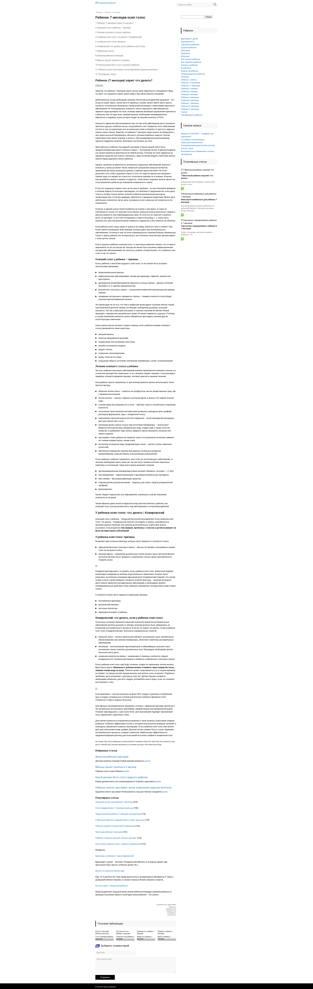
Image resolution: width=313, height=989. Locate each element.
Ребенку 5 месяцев (190, 97)
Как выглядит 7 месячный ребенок (111, 886)
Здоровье (185, 53)
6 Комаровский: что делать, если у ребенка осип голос (120, 46)
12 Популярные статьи (105, 74)
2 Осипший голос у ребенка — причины (113, 28)
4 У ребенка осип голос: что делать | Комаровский (118, 37)
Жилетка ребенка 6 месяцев (111, 756)
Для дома (185, 50)
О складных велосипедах (192, 139)
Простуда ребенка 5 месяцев (108, 832)
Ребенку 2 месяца (189, 88)
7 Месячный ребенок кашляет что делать (197, 176)
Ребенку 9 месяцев (190, 109)
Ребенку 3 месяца (189, 91)
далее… (148, 761)
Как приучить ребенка (191, 62)
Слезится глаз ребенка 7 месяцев (125, 938)
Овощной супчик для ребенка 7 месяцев (114, 802)
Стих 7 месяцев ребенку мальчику (104, 938)
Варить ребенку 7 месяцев (164, 938)
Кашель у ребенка (189, 65)
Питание (185, 77)
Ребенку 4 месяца (189, 94)
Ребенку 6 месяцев (190, 100)
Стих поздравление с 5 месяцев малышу (114, 808)
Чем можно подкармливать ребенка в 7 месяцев (199, 227)
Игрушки (185, 56)
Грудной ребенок (189, 47)
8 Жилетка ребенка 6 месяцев (109, 55)
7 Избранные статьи (104, 51)
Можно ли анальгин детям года (109, 871)
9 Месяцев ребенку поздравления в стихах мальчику (119, 820)
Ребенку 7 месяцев (190, 103)
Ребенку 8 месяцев (190, 106)
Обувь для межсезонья (191, 142)
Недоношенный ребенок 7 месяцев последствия (118, 814)
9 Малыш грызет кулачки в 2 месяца (112, 60)
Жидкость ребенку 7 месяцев (144, 938)
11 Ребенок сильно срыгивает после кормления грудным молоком (126, 69)
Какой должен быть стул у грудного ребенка (121, 777)
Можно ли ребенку (189, 71)
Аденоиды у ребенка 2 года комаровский (114, 856)
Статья (184, 112)
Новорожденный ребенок (193, 74)
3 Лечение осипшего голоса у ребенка (113, 32)
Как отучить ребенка (190, 59)
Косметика (186, 68)
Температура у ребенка (191, 115)
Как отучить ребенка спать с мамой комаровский (118, 844)
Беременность (187, 41)
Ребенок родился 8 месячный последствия (115, 826)
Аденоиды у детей (189, 39)
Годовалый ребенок (190, 44)
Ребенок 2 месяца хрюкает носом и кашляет (116, 838)
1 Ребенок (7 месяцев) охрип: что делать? (114, 23)
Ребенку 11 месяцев (190, 85)
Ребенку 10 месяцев (190, 83)
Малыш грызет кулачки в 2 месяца (115, 767)
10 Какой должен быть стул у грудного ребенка (117, 65)
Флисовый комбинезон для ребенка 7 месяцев (199, 200)
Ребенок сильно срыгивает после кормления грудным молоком (133, 787)
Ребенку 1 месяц (189, 80)
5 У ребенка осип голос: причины (110, 41)
